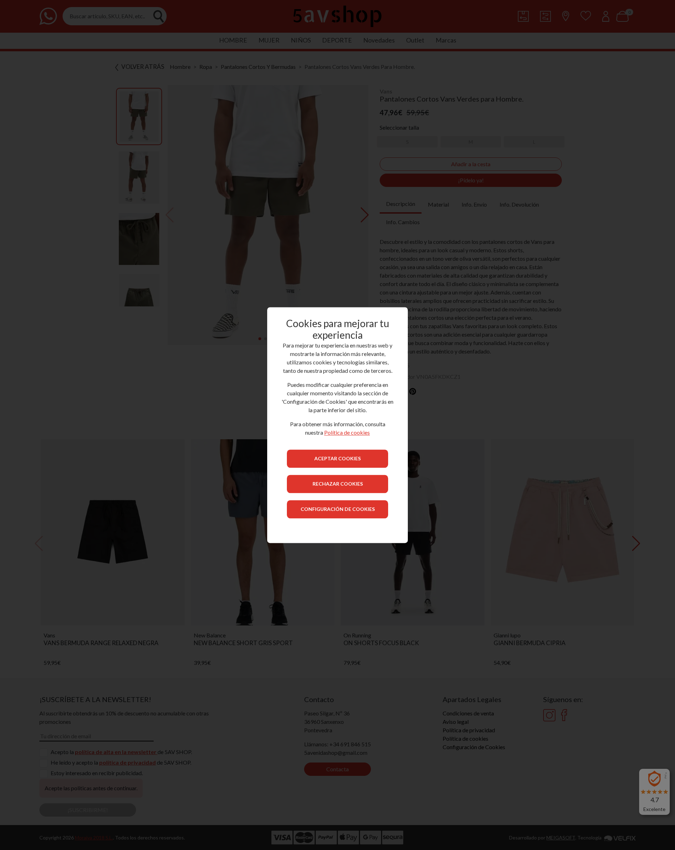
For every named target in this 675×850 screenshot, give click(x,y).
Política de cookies (347, 432)
